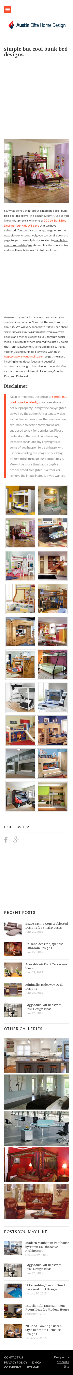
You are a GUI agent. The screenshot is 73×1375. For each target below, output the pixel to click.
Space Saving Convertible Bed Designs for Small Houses (46, 925)
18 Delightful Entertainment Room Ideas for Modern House (47, 1308)
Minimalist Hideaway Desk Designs (44, 987)
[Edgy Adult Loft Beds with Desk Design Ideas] (13, 1010)
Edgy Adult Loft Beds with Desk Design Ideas (43, 1007)
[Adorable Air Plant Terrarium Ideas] (13, 970)
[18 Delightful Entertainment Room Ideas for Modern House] (13, 1311)
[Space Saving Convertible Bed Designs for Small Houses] (13, 929)
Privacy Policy (15, 1362)
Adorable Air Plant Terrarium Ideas (46, 966)
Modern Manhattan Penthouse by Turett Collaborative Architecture (47, 1247)
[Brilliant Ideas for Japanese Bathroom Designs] (13, 949)
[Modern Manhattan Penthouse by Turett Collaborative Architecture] (13, 1248)
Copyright (12, 1367)
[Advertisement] (36, 96)
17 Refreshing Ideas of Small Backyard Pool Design (45, 1287)
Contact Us (13, 1357)
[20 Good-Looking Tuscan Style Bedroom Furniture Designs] (13, 1331)
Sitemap (32, 1367)
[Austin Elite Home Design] (36, 24)
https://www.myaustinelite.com (24, 356)
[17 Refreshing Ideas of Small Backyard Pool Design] (13, 1291)
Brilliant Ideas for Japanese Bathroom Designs (44, 946)
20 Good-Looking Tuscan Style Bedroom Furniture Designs (43, 1330)
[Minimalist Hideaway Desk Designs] (13, 990)
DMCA (36, 1362)
